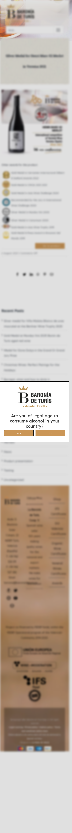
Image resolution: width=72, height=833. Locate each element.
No (50, 432)
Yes (19, 432)
